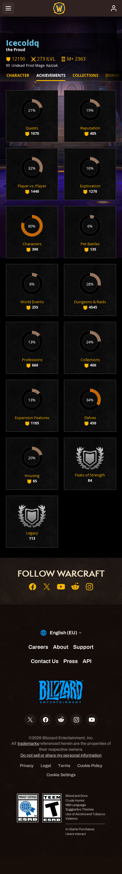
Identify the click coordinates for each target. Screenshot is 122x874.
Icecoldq (22, 42)
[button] (73, 59)
